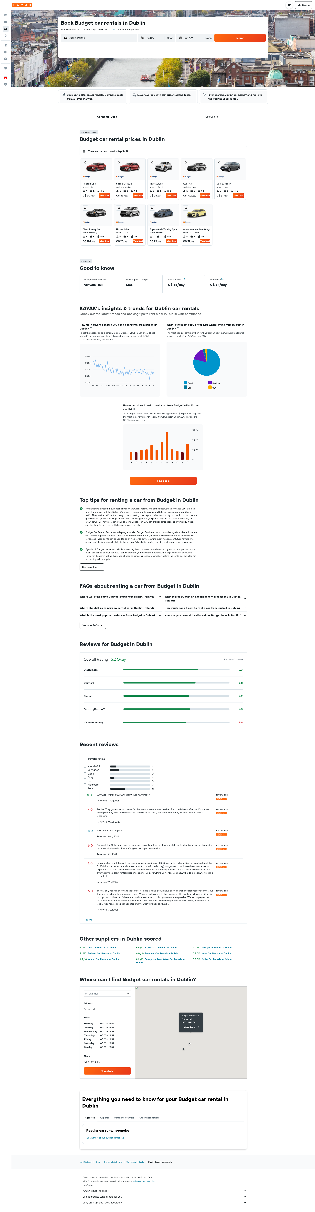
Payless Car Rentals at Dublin (156, 947)
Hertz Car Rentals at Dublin (212, 953)
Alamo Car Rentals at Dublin (99, 959)
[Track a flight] (5, 52)
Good (91, 773)
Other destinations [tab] (149, 1117)
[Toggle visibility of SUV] (212, 387)
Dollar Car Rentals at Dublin (212, 959)
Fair (90, 781)
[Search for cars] (5, 29)
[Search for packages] (5, 35)
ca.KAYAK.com (86, 1162)
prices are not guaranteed (144, 1181)
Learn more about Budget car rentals (105, 1137)
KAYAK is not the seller (95, 1190)
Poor (90, 788)
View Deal (104, 195)
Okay (91, 777)
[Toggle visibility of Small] (188, 383)
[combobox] (70, 29)
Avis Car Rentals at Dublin (98, 947)
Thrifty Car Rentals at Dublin (212, 947)
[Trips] (5, 68)
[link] (163, 481)
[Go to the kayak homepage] (22, 5)
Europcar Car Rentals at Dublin (157, 953)
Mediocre (93, 784)
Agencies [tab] (90, 1117)
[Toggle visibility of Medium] (214, 383)
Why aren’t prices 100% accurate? (102, 1202)
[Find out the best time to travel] (5, 59)
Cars (98, 1162)
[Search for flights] (5, 15)
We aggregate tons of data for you (102, 1196)
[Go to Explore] (5, 45)
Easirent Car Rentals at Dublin (100, 953)
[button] (5, 5)
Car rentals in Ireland (113, 1162)
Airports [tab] (104, 1117)
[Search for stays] (5, 22)
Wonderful (94, 766)
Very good (93, 769)
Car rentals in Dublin (135, 1162)
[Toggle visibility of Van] (187, 387)
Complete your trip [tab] (124, 1117)
